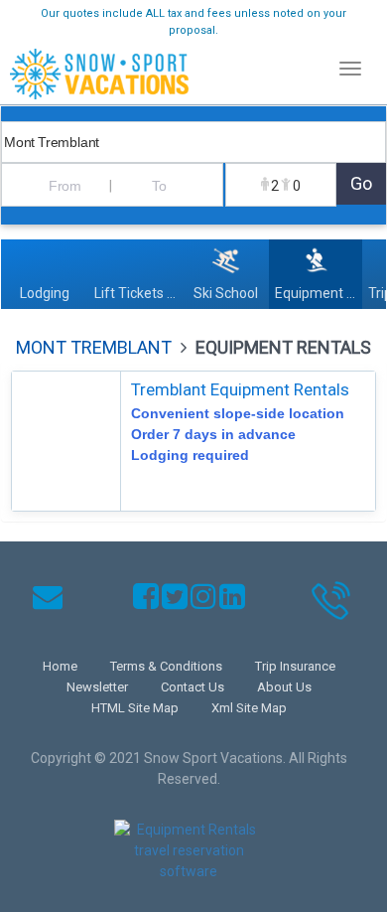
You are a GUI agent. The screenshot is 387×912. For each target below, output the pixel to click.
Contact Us (192, 687)
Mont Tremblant (94, 347)
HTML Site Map (135, 707)
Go (361, 183)
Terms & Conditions (166, 666)
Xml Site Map (249, 707)
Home (60, 666)
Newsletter (97, 687)
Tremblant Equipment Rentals (240, 389)
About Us (284, 687)
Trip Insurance (295, 666)
